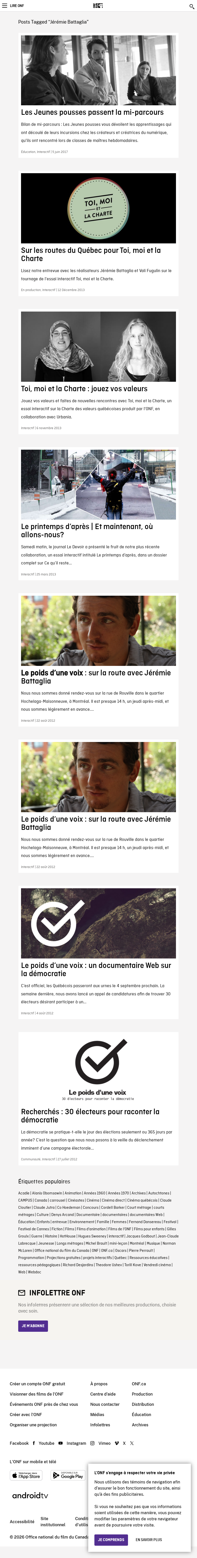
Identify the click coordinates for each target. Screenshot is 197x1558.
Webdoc (34, 1272)
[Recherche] (192, 6)
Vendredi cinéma (157, 1265)
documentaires (114, 1214)
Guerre (36, 1236)
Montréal (137, 1243)
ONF (95, 1250)
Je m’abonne (33, 1326)
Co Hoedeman (68, 1207)
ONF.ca (107, 1250)
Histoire (51, 1236)
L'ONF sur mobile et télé (33, 1461)
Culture (43, 1214)
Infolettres (100, 1424)
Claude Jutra (44, 1207)
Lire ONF (17, 6)
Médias (97, 1414)
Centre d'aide (103, 1394)
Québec (120, 1258)
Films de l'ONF (119, 1229)
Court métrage (139, 1207)
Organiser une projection (33, 1424)
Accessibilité (22, 1521)
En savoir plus (149, 1540)
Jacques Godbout (140, 1236)
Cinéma (93, 1200)
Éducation (26, 1222)
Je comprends (111, 1540)
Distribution (143, 1404)
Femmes (119, 1222)
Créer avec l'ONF (26, 1414)
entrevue (59, 1222)
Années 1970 (118, 1193)
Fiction (57, 1229)
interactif (116, 1236)
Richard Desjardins (78, 1265)
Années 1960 (94, 1193)
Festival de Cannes (33, 1229)
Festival (170, 1222)
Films (69, 1229)
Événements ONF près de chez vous (44, 1404)
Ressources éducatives (149, 1258)
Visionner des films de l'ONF (37, 1394)
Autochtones (158, 1193)
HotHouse (68, 1236)
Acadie (23, 1193)
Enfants (43, 1222)
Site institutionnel (53, 1521)
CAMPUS (25, 1200)
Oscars (120, 1250)
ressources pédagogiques (39, 1265)
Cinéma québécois (142, 1200)
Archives (139, 1193)
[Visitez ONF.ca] (107, 5)
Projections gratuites (64, 1258)
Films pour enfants (149, 1229)
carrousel (57, 1200)
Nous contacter (105, 1404)
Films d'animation (91, 1229)
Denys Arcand (62, 1214)
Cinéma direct (113, 1200)
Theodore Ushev (109, 1265)
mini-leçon (118, 1243)
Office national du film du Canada (62, 1250)
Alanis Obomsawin (47, 1193)
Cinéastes (76, 1200)
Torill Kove (132, 1265)
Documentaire (88, 1214)
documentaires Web (146, 1214)
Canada (41, 1200)
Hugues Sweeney (92, 1236)
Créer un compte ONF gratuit (37, 1383)
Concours (90, 1207)
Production (142, 1394)
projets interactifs (97, 1258)
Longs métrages (70, 1243)
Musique (153, 1243)
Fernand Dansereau (145, 1222)
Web (21, 1272)
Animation (73, 1193)
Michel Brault (96, 1243)
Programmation (31, 1258)
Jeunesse (46, 1243)
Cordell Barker (113, 1207)
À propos (98, 1383)
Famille (103, 1222)
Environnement (82, 1222)
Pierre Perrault (141, 1250)
